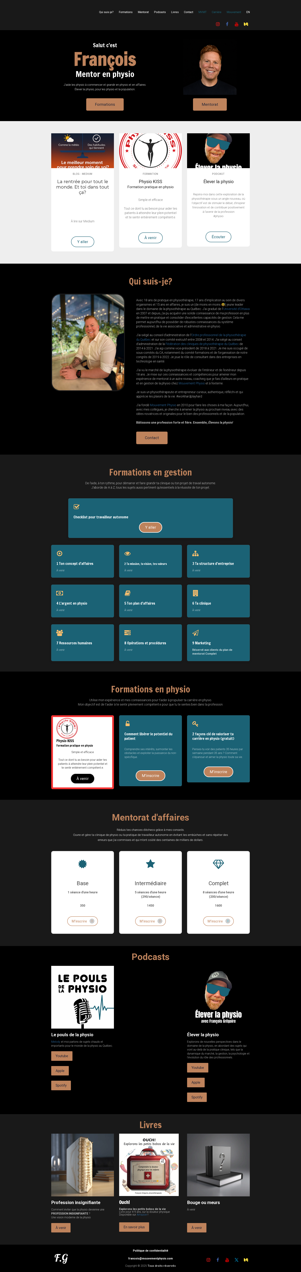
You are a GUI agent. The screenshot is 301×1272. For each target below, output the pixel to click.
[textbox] (218, 181)
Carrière (216, 12)
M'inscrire (150, 775)
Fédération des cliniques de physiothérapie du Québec (202, 344)
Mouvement (234, 12)
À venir (150, 238)
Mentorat (143, 12)
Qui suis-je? (106, 12)
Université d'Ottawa (236, 309)
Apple (60, 1071)
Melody (55, 1041)
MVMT (202, 12)
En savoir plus (134, 1227)
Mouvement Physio (192, 383)
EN (248, 12)
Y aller (82, 242)
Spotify (61, 1085)
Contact (188, 12)
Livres (175, 12)
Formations (126, 12)
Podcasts (160, 12)
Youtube (62, 1056)
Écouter (218, 237)
